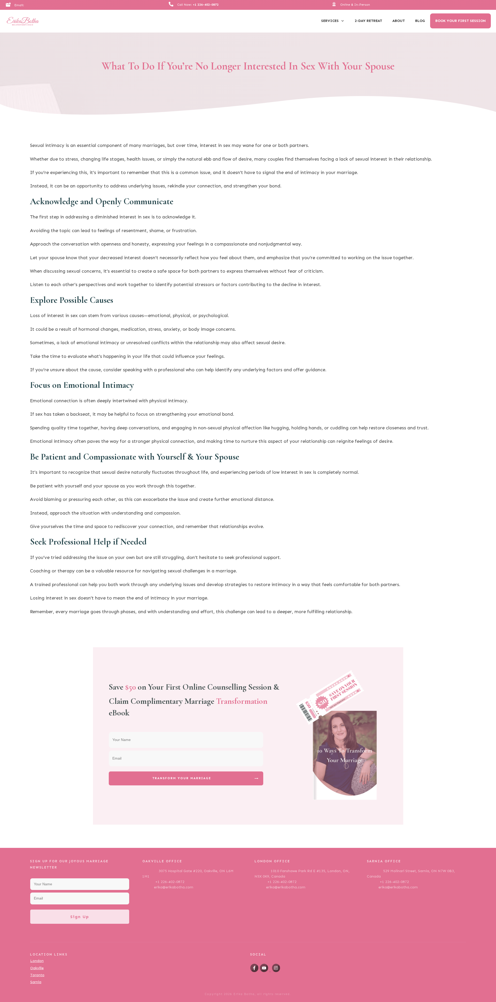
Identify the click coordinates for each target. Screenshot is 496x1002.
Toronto (37, 975)
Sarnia (35, 982)
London (37, 961)
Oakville (37, 968)
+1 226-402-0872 (206, 4)
